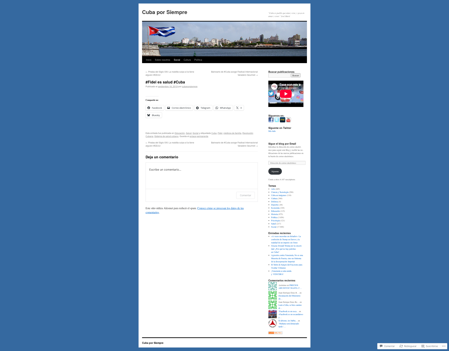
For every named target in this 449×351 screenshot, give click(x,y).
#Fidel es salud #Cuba (165, 82)
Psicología (275, 220)
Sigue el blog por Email (282, 143)
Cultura (187, 59)
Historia (274, 214)
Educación (180, 132)
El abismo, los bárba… (288, 320)
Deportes (275, 204)
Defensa (274, 201)
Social (177, 59)
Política (198, 59)
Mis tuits (272, 131)
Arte (273, 188)
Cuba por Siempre (164, 12)
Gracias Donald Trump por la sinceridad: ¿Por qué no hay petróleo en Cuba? (286, 248)
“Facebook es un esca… (289, 311)
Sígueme (275, 171)
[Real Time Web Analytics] (275, 333)
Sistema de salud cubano (166, 136)
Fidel (220, 132)
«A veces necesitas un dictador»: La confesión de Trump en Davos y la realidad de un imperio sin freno (286, 239)
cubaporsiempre (189, 86)
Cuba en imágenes (278, 195)
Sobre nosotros (162, 59)
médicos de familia (232, 132)
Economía (275, 207)
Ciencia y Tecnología (279, 192)
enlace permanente (199, 136)
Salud (189, 132)
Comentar (245, 195)
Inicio (148, 59)
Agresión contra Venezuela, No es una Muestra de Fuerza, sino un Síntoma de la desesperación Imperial (287, 258)
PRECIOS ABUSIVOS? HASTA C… (290, 286)
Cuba (214, 132)
